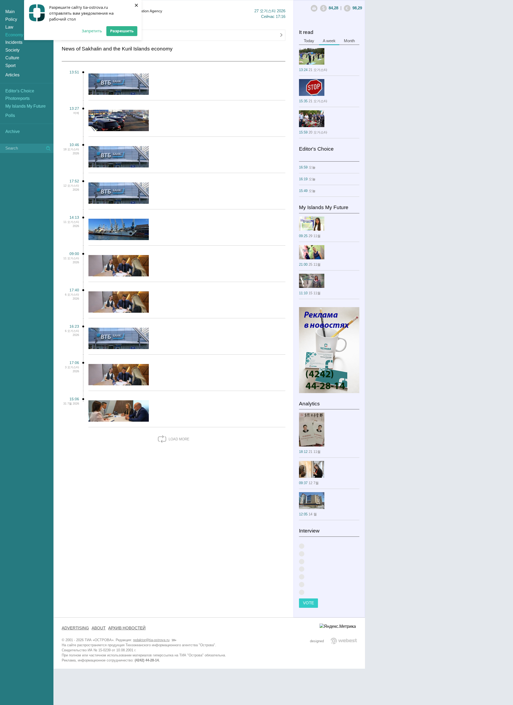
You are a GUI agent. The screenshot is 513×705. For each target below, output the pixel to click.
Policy (11, 19)
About (99, 628)
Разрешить (122, 30)
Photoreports (17, 98)
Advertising (75, 628)
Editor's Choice (19, 91)
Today (309, 41)
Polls (10, 115)
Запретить (92, 30)
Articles (12, 75)
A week (329, 41)
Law (9, 27)
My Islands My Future (25, 106)
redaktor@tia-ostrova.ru (151, 640)
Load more (178, 439)
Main (10, 11)
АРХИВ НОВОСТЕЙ (127, 628)
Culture (12, 58)
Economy (14, 35)
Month (349, 41)
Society (12, 50)
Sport (10, 65)
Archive (12, 131)
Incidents (13, 42)
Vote (308, 603)
